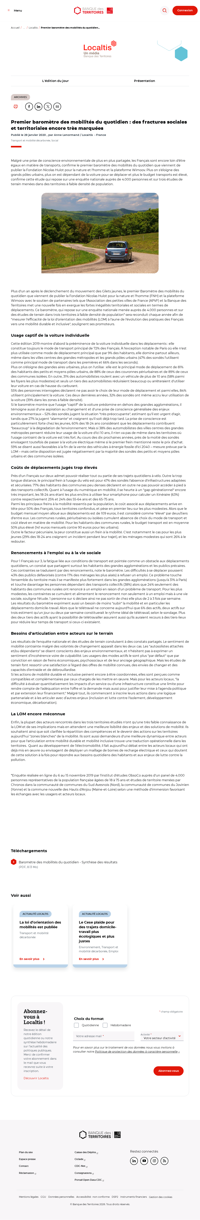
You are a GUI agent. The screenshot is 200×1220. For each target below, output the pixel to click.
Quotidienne (90, 1025)
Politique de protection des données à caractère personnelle (136, 1051)
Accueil (15, 27)
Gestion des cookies (160, 1197)
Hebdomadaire (121, 1025)
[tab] (24, 981)
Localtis (33, 27)
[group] (100, 233)
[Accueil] (93, 10)
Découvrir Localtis (36, 1078)
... (24, 27)
